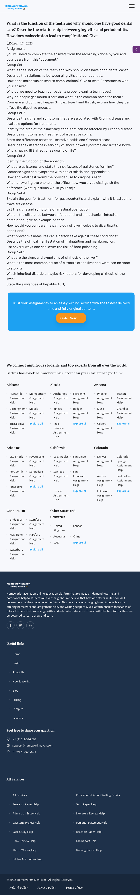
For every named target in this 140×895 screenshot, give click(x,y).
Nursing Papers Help (89, 850)
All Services (20, 795)
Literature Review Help (90, 813)
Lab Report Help (86, 841)
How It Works (21, 681)
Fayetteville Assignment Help (36, 461)
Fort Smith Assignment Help (17, 476)
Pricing (17, 700)
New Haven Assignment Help (17, 539)
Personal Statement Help (91, 822)
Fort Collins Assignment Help (124, 480)
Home (16, 654)
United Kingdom (59, 528)
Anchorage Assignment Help (60, 398)
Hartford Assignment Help (36, 539)
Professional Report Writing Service (98, 795)
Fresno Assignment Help (60, 495)
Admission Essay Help (26, 813)
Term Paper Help (86, 804)
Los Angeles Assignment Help (61, 461)
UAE (56, 542)
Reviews (18, 718)
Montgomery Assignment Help (37, 398)
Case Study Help (23, 831)
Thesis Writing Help (25, 850)
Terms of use (74, 887)
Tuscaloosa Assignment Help (17, 428)
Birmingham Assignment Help (18, 413)
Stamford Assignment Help (36, 524)
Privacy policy (46, 887)
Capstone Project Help (27, 822)
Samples (18, 709)
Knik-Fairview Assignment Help (60, 430)
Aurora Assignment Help (104, 480)
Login (16, 663)
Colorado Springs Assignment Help (124, 463)
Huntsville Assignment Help (17, 398)
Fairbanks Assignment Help (80, 398)
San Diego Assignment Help (80, 461)
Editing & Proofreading (27, 859)
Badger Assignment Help (80, 413)
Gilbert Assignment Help (104, 428)
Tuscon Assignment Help (124, 398)
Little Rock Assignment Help (17, 461)
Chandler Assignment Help (124, 413)
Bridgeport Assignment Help (17, 524)
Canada (77, 526)
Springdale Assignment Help (36, 476)
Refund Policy (18, 887)
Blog (15, 690)
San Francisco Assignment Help (80, 478)
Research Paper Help (26, 804)
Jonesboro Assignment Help (17, 491)
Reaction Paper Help (89, 831)
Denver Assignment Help (104, 461)
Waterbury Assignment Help (17, 554)
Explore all (36, 423)
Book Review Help (24, 841)
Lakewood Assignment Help (104, 495)
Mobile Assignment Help (36, 413)
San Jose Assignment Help (60, 476)
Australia (59, 536)
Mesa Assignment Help (104, 413)
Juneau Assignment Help (60, 413)
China (76, 536)
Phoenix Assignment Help (104, 398)
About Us (18, 672)
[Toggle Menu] (132, 6)
